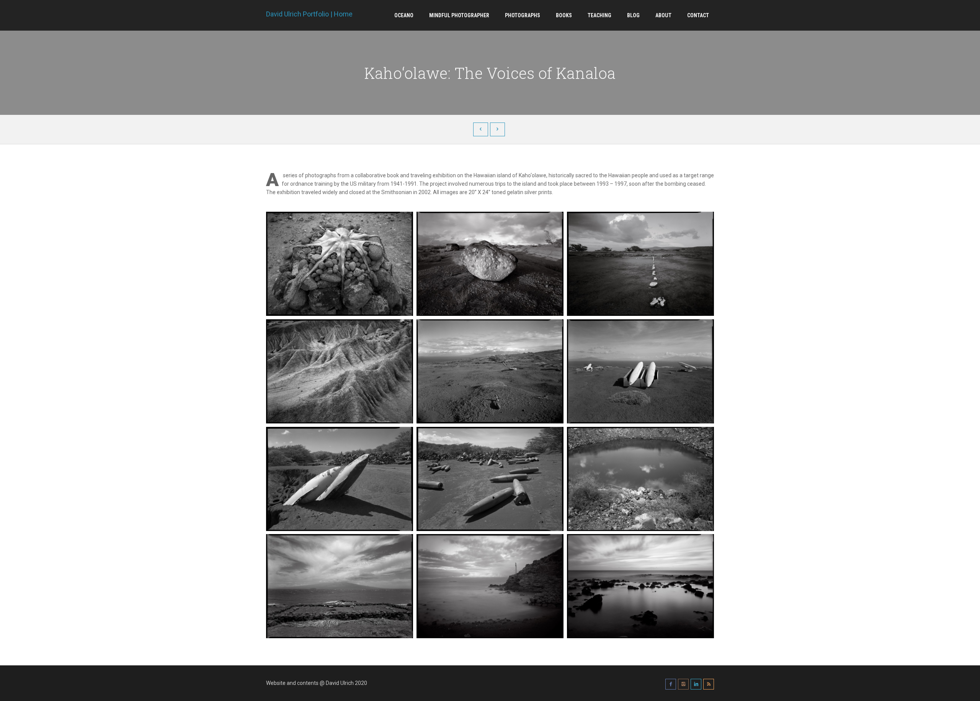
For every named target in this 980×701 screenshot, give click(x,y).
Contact (698, 15)
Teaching (599, 15)
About (663, 15)
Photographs (522, 15)
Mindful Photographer (459, 15)
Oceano (403, 15)
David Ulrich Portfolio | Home (309, 14)
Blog (633, 15)
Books (564, 15)
